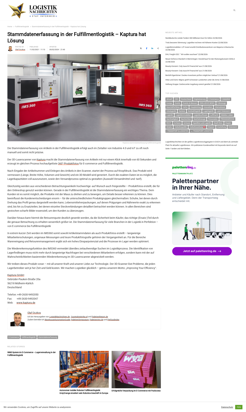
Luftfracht (214, 115)
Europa (169, 103)
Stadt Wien (218, 123)
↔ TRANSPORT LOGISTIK (201, 131)
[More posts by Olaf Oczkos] (10, 47)
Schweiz (187, 123)
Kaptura (41, 159)
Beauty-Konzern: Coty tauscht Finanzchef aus (183, 66)
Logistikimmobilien (183, 115)
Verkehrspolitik (181, 127)
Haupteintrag (195, 107)
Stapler (228, 123)
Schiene (177, 123)
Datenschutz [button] (227, 407)
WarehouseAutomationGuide (57, 319)
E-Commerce (14, 337)
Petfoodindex (113, 319)
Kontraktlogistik (194, 111)
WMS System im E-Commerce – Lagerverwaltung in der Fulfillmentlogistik (31, 353)
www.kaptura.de (26, 302)
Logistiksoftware (200, 115)
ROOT (168, 123)
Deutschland (186, 99)
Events (177, 103)
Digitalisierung (200, 99)
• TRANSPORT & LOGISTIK (177, 131)
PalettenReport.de (100, 317)
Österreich (232, 127)
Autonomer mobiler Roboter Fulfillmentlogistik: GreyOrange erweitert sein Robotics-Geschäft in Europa (84, 391)
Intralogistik (171, 111)
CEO (176, 99)
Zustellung (221, 127)
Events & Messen (190, 103)
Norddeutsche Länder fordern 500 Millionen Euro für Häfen (188, 38)
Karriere (182, 111)
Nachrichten (186, 119)
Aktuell (169, 99)
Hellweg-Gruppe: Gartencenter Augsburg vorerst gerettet (188, 84)
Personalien (213, 119)
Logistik (169, 115)
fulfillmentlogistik (29, 337)
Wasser (211, 127)
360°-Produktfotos (68, 163)
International (220, 107)
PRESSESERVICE (227, 119)
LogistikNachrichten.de (59, 317)
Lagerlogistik (208, 111)
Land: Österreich (223, 111)
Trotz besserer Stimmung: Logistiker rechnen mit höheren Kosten (191, 42)
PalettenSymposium (80, 319)
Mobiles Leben (227, 115)
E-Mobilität (226, 99)
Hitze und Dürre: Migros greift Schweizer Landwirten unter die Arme (192, 80)
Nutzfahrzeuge (199, 119)
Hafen (185, 107)
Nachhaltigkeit (172, 119)
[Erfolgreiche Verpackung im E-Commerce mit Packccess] (136, 352)
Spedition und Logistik (202, 123)
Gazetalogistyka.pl (79, 317)
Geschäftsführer (173, 107)
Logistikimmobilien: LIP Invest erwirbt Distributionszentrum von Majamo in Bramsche (199, 47)
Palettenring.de (96, 319)
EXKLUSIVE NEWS (207, 103)
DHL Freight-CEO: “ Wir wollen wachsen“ (181, 54)
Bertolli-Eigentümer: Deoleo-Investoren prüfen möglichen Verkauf (191, 75)
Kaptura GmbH (15, 275)
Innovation (208, 107)
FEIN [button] (239, 407)
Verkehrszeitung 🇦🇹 (197, 127)
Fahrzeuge (221, 103)
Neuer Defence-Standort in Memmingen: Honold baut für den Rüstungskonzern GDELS (200, 59)
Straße (169, 127)
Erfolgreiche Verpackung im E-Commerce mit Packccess (136, 391)
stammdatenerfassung (47, 337)
